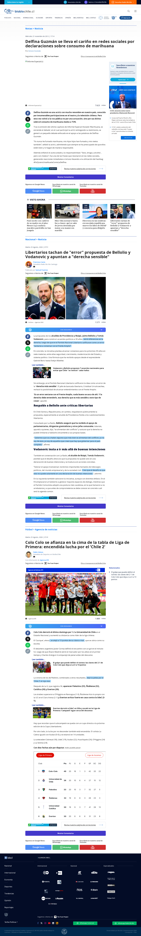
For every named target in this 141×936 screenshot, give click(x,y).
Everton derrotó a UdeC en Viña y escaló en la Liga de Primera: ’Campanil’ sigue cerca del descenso (76, 709)
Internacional (28, 18)
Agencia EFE (44, 560)
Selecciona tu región (15, 2)
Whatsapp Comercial (87, 923)
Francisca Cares (39, 262)
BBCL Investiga (78, 18)
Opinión (68, 18)
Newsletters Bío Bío (74, 2)
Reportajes (8, 907)
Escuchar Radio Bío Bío (123, 2)
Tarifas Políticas (10, 922)
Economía (39, 18)
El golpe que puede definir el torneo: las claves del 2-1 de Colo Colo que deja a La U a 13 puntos (78, 664)
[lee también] (42, 372)
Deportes (49, 18)
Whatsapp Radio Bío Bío (126, 923)
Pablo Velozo (38, 552)
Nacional (17, 18)
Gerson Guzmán (34, 51)
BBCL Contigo (91, 18)
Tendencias (59, 18)
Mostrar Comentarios (66, 177)
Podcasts (7, 18)
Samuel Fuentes (42, 270)
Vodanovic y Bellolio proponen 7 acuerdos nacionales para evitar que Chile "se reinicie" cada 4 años (78, 369)
